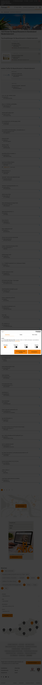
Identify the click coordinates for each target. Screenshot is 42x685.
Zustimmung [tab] (7, 334)
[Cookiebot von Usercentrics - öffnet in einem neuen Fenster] (36, 332)
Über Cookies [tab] (34, 334)
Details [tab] (21, 334)
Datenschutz (17, 341)
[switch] (15, 347)
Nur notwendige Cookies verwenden (20, 352)
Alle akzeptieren (34, 351)
